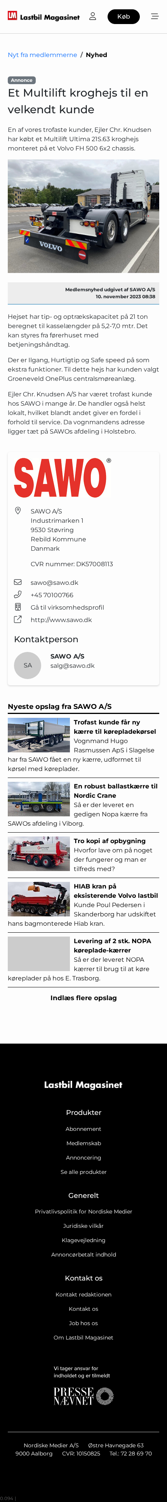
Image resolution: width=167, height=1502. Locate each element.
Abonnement (83, 1128)
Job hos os (83, 1323)
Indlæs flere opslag (83, 998)
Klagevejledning (84, 1240)
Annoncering (83, 1157)
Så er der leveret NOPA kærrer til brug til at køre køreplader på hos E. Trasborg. (79, 959)
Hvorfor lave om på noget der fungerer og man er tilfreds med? (113, 855)
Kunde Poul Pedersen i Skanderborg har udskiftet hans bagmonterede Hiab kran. (83, 905)
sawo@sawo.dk (54, 582)
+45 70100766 (52, 595)
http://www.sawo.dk (61, 620)
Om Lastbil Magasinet (83, 1337)
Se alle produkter (84, 1171)
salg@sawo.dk (72, 665)
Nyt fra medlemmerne (42, 55)
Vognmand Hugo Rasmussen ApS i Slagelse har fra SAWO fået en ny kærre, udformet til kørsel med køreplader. (82, 746)
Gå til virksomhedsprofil (67, 607)
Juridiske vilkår (83, 1225)
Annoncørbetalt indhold (83, 1254)
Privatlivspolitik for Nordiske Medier (83, 1211)
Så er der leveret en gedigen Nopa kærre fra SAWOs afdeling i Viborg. (83, 805)
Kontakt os (83, 1308)
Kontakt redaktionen (83, 1294)
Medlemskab (83, 1143)
